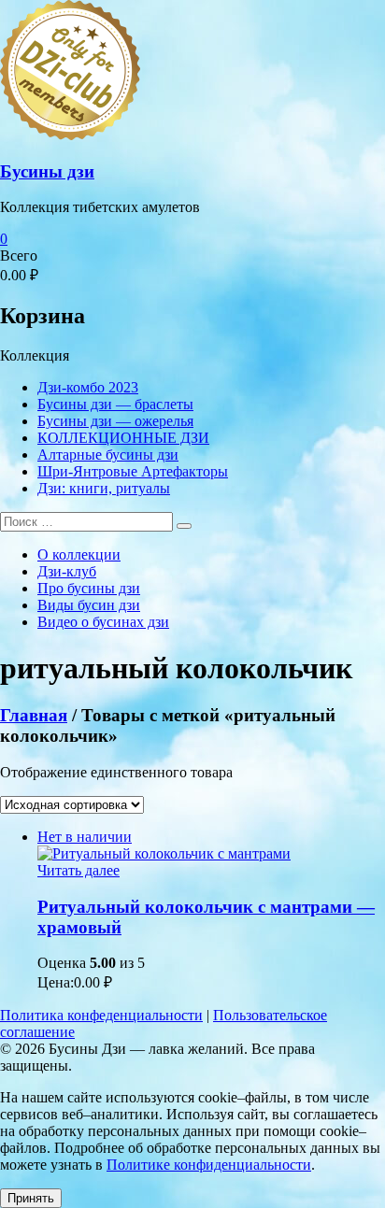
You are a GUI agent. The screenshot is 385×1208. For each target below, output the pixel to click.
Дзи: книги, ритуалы (103, 488)
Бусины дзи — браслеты (115, 404)
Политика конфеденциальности (101, 1015)
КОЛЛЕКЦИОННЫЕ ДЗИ (123, 438)
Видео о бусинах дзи (103, 622)
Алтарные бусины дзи (107, 454)
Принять (30, 1198)
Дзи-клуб (66, 571)
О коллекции (79, 554)
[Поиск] (184, 526)
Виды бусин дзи (88, 605)
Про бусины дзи (88, 588)
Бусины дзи (47, 171)
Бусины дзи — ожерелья (115, 421)
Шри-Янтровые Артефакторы (132, 471)
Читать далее (78, 870)
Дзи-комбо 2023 (87, 387)
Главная (33, 715)
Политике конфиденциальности (209, 1164)
